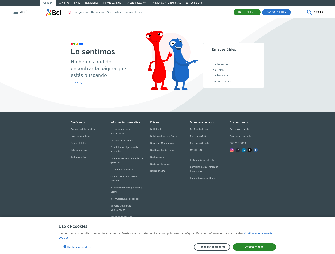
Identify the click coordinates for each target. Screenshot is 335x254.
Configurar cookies (77, 247)
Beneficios (97, 12)
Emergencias (80, 12)
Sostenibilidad (194, 3)
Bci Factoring (157, 157)
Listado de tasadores (121, 169)
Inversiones (91, 3)
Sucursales (114, 12)
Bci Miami (155, 129)
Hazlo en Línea (133, 12)
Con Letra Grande (199, 143)
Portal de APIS (198, 136)
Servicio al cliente (239, 129)
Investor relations (80, 136)
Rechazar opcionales (212, 246)
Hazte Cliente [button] (247, 12)
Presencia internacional (84, 129)
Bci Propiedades (199, 129)
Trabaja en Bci (78, 157)
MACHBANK (196, 150)
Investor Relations (137, 3)
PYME (77, 3)
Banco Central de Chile (202, 178)
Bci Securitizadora (160, 164)
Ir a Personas (220, 64)
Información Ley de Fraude (125, 199)
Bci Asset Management (162, 143)
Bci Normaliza (157, 171)
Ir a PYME (218, 70)
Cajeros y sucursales (241, 136)
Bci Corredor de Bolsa (162, 150)
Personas (48, 3)
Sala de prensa (79, 150)
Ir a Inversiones (221, 81)
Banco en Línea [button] (276, 12)
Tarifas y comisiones (121, 140)
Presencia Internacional (166, 3)
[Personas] (53, 12)
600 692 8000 (238, 143)
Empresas (63, 3)
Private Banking (112, 3)
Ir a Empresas (220, 75)
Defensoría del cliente (202, 160)
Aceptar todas (254, 246)
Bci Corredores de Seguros (165, 136)
